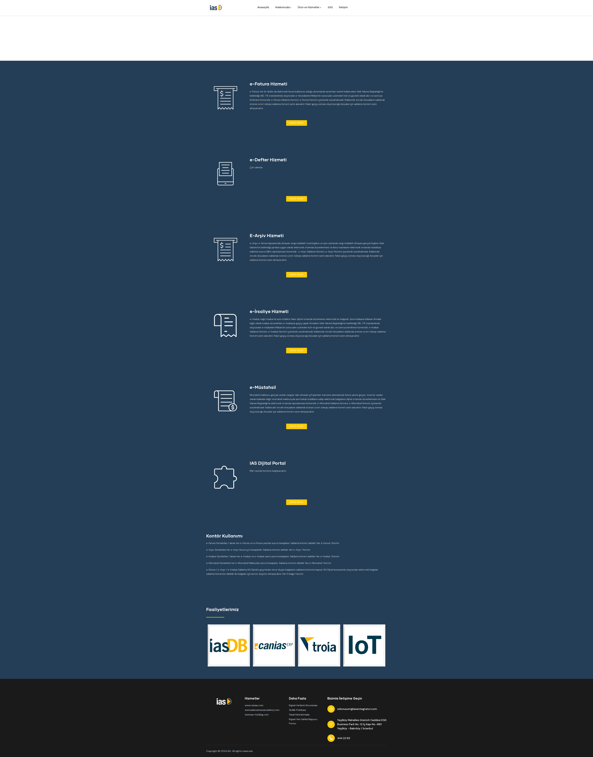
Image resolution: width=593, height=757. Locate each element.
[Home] (215, 7)
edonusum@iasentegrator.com (357, 709)
